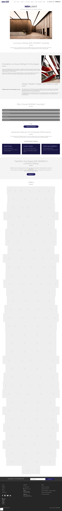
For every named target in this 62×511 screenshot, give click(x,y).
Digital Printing (8, 146)
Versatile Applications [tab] (6, 119)
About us (3, 486)
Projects (32, 1)
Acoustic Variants (28, 146)
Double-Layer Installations (50, 146)
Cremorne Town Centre (45, 488)
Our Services (27, 1)
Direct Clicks (58, 507)
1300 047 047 (51, 1)
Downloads (40, 1)
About (18, 1)
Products (22, 1)
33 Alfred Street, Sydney (45, 494)
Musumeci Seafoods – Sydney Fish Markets (48, 490)
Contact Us (31, 174)
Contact (44, 1)
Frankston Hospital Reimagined (46, 492)
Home (15, 1)
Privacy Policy (4, 492)
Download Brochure (31, 126)
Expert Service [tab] (5, 116)
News (36, 1)
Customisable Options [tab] (6, 113)
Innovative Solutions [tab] (6, 110)
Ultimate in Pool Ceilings (45, 487)
